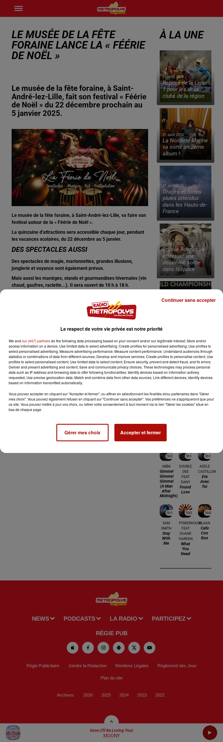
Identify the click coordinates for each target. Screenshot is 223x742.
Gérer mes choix (82, 432)
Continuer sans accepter (188, 300)
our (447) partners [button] (36, 340)
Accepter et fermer (140, 432)
